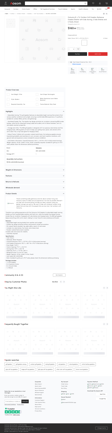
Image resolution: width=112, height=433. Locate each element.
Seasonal (7, 9)
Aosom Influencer (39, 390)
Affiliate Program (39, 392)
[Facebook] (5, 387)
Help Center (38, 406)
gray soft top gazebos (12, 369)
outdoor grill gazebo (35, 364)
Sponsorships (38, 394)
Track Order (64, 386)
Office (35, 9)
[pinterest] (16, 387)
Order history (64, 384)
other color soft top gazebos (64, 369)
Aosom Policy (38, 404)
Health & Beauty (83, 9)
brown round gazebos (82, 369)
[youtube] (12, 387)
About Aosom (38, 384)
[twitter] (19, 387)
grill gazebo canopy (21, 364)
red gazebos (61, 364)
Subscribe (25, 401)
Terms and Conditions (10, 404)
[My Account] (100, 3)
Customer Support (39, 400)
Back (7, 13)
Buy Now (77, 54)
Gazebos (29, 13)
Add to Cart (98, 54)
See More (55, 281)
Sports (73, 9)
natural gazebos (73, 364)
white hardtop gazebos (88, 364)
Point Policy (64, 388)
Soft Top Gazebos (39, 13)
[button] (34, 111)
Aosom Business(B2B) (40, 388)
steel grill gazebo (49, 364)
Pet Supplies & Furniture (48, 9)
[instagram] (9, 387)
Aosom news (38, 386)
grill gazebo (9, 364)
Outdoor (15, 9)
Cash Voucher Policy (40, 402)
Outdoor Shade (21, 13)
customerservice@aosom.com (25, 426)
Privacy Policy (20, 404)
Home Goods (26, 9)
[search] (85, 3)
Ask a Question (59, 275)
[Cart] (107, 3)
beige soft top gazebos (28, 369)
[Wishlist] (93, 3)
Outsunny (39, 148)
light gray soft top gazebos (45, 369)
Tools (93, 9)
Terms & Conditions (40, 408)
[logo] (15, 3)
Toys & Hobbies (62, 9)
